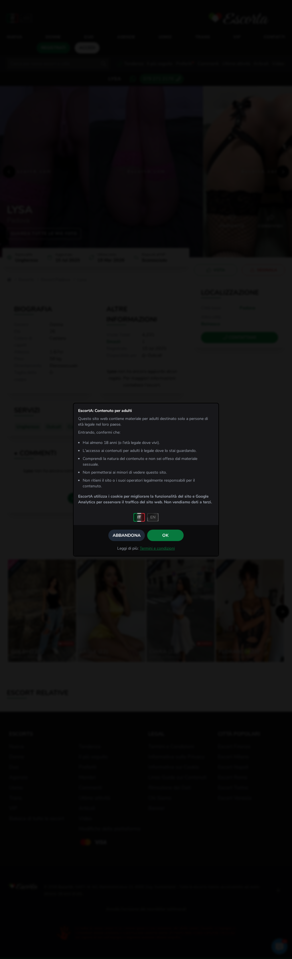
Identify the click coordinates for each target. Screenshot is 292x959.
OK (165, 535)
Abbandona (127, 535)
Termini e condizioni (157, 548)
